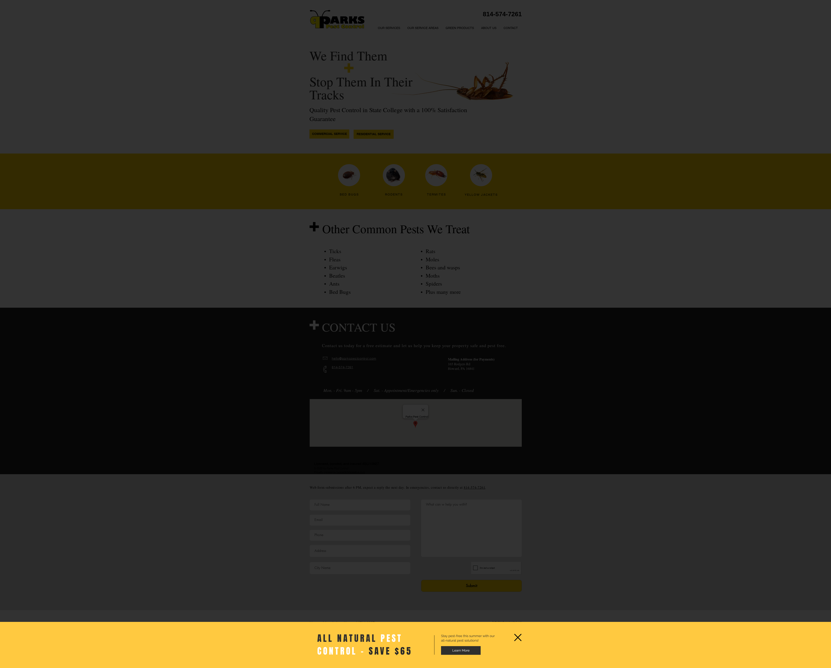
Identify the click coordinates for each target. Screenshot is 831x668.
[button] (518, 637)
